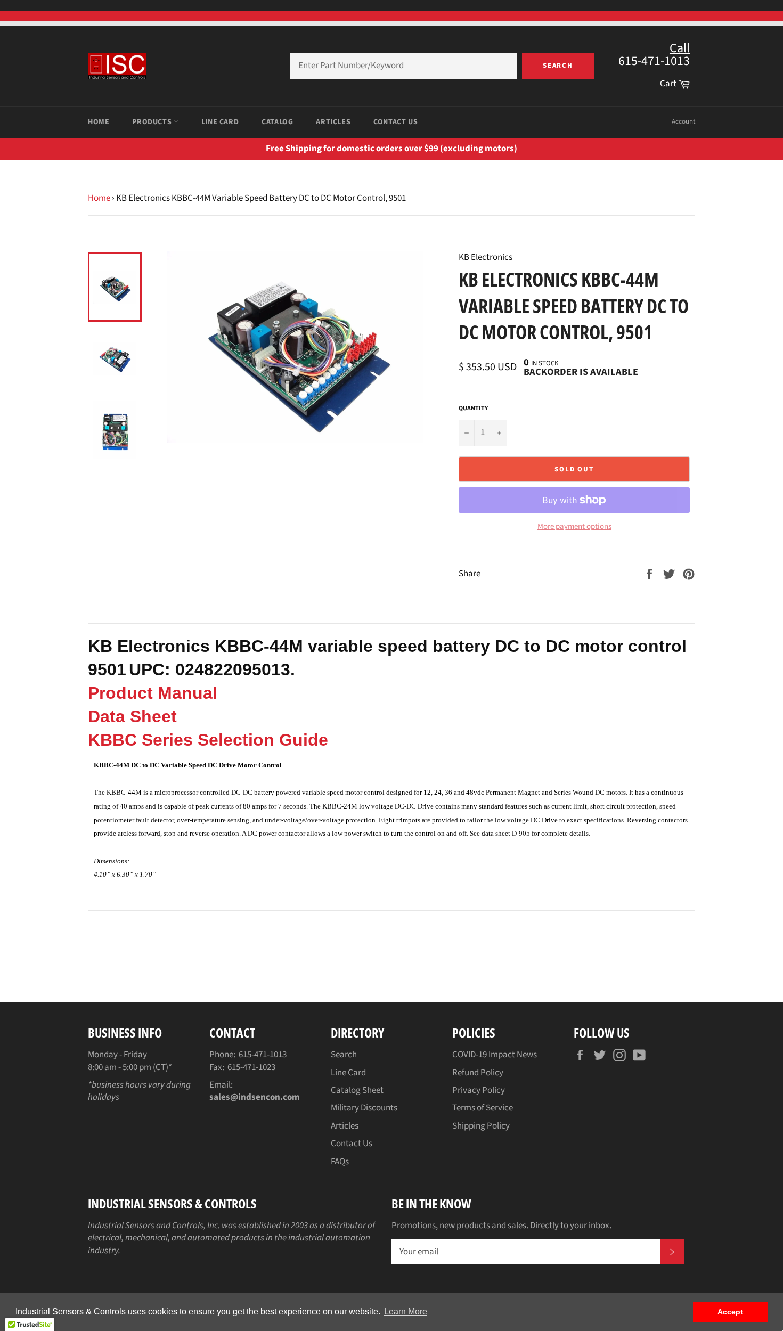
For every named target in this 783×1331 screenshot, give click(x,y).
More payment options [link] (574, 526)
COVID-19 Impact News (494, 1054)
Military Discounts (364, 1107)
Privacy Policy (478, 1090)
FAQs (340, 1161)
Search (558, 65)
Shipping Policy (481, 1126)
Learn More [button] (405, 1311)
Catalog (277, 122)
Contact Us (395, 122)
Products (152, 122)
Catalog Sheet (357, 1090)
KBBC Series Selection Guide (208, 739)
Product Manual (152, 693)
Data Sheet (132, 716)
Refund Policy (477, 1072)
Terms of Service (482, 1107)
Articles (333, 122)
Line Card (220, 122)
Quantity (473, 408)
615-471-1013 (263, 1054)
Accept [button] (730, 1312)
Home (98, 122)
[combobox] (403, 66)
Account (683, 121)
